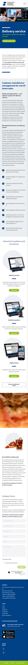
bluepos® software (16, 111)
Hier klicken (18, 572)
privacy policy (14, 563)
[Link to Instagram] (3, 652)
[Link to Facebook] (3, 648)
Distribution (5, 613)
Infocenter (4, 609)
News (3, 606)
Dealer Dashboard (6, 615)
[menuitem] (24, 3)
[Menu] (24, 3)
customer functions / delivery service (16, 148)
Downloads (5, 611)
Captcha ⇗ (22, 574)
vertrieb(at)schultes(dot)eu (9, 598)
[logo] (8, 3)
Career (3, 608)
